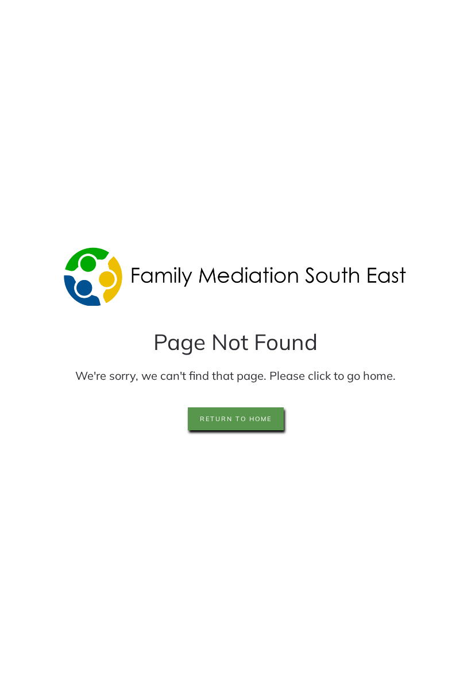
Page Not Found (235, 342)
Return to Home (236, 419)
